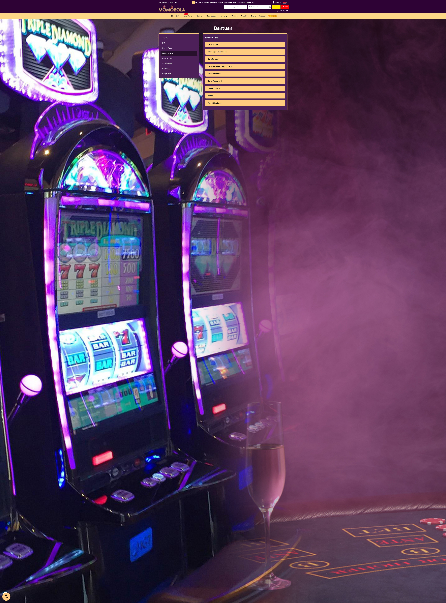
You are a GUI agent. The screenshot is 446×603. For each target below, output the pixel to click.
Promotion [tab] (166, 68)
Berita (253, 16)
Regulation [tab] (166, 73)
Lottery (224, 16)
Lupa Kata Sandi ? (281, 11)
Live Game (188, 16)
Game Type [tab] (167, 48)
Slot (177, 16)
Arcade (243, 16)
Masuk (276, 7)
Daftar (285, 7)
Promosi (262, 16)
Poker (234, 16)
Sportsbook (211, 16)
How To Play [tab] (167, 58)
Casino (199, 16)
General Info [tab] (167, 53)
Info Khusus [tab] (167, 63)
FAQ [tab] (164, 43)
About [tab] (164, 38)
